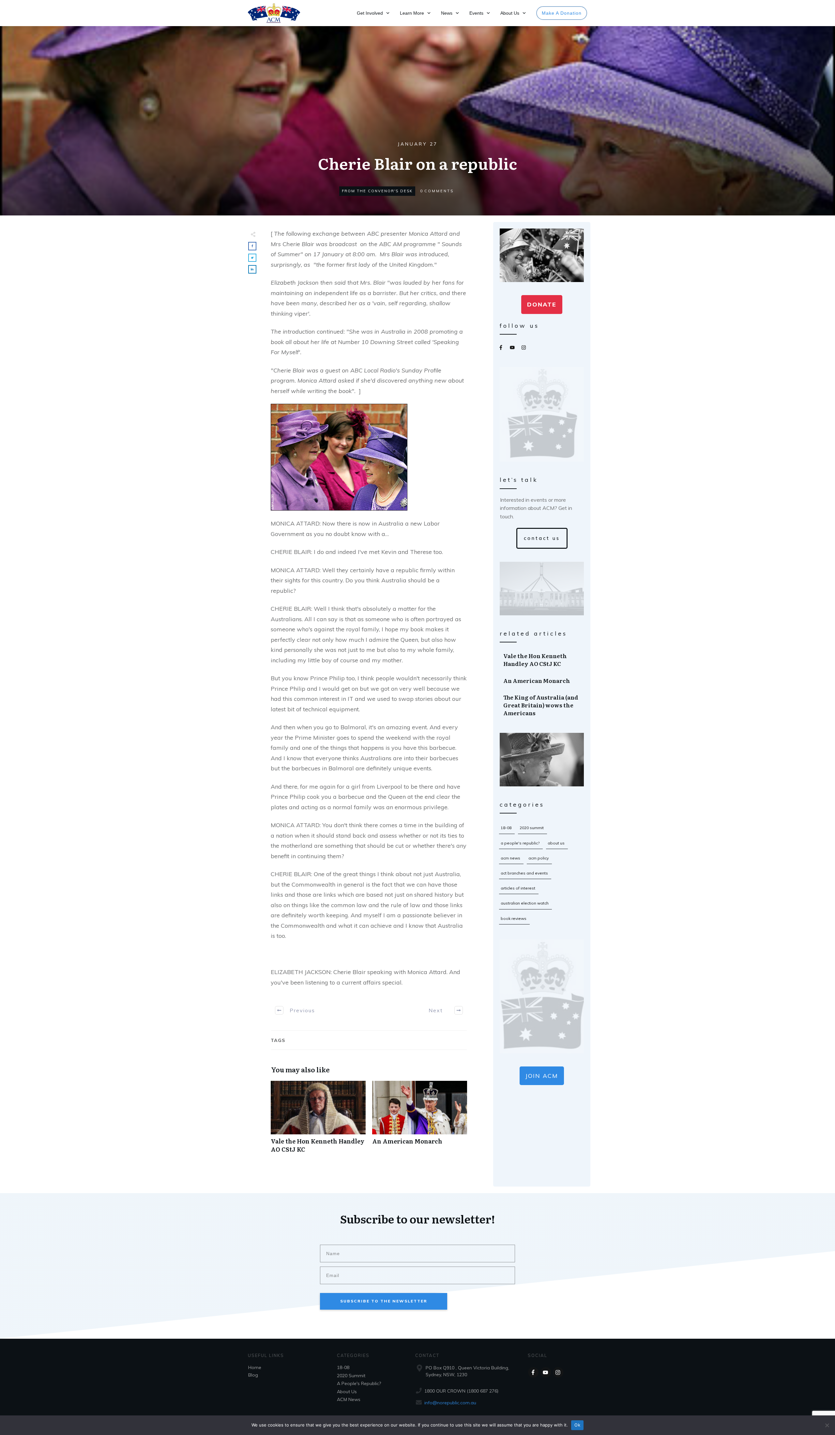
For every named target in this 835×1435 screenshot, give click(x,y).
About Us (556, 843)
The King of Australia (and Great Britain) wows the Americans (542, 704)
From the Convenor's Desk (377, 191)
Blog (253, 1375)
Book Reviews (513, 918)
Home (254, 1367)
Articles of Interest (518, 888)
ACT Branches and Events (524, 873)
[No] (827, 1425)
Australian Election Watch (525, 903)
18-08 (506, 827)
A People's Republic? (520, 843)
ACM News (510, 858)
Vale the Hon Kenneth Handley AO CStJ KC (318, 1120)
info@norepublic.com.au (450, 1403)
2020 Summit (532, 827)
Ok (577, 1424)
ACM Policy (538, 858)
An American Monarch (419, 1120)
